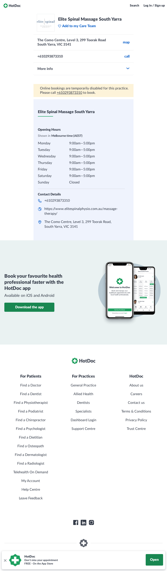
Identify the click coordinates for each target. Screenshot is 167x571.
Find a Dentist (31, 394)
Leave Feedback (31, 498)
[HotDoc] (12, 5)
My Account (30, 481)
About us (136, 385)
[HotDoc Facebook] (76, 522)
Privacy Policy (136, 420)
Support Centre (83, 429)
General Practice (83, 385)
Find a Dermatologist (31, 455)
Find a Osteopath (30, 446)
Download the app (29, 307)
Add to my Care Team (79, 26)
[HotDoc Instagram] (91, 522)
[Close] (5, 560)
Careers (136, 394)
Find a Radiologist (30, 463)
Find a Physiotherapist (31, 402)
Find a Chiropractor (31, 420)
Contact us (136, 402)
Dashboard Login (83, 420)
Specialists (83, 411)
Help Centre (31, 489)
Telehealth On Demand (30, 472)
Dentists (83, 402)
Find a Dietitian (30, 437)
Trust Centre (136, 429)
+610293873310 (69, 92)
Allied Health (83, 394)
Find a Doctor (30, 385)
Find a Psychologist (30, 429)
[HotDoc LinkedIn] (83, 522)
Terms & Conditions (136, 411)
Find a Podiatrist (30, 411)
